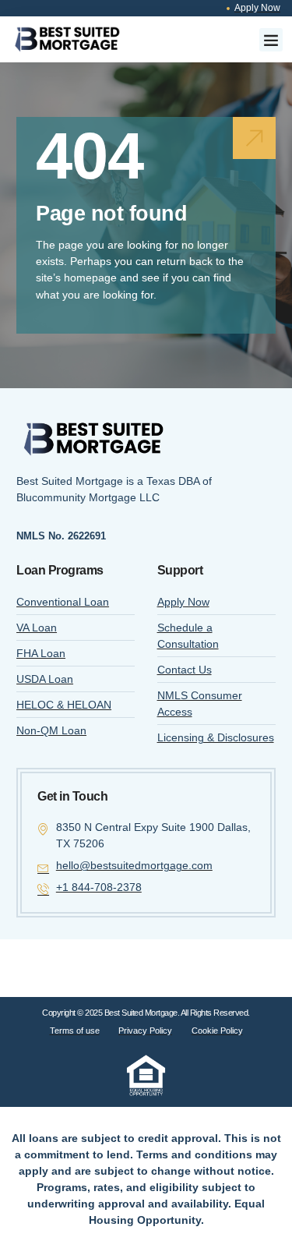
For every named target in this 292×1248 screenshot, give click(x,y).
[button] (271, 39)
